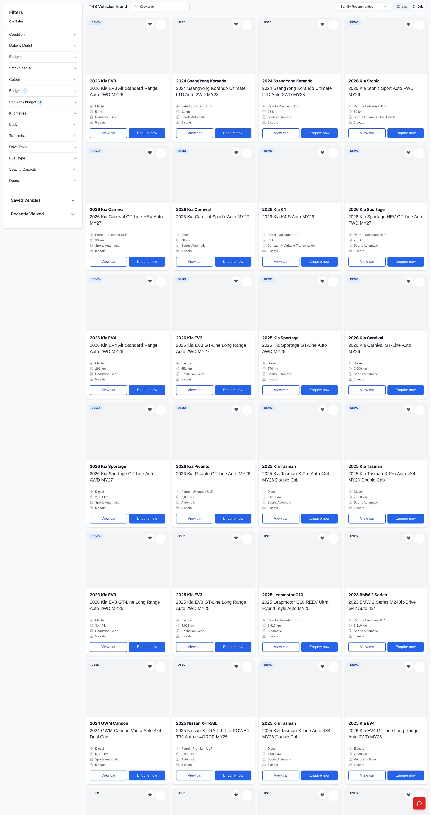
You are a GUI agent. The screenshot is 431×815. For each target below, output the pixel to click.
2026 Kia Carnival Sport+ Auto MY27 (212, 216)
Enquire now (147, 133)
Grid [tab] (421, 6)
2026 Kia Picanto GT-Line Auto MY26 (213, 473)
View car (108, 133)
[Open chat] (419, 803)
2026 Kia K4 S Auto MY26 (288, 216)
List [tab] (404, 6)
